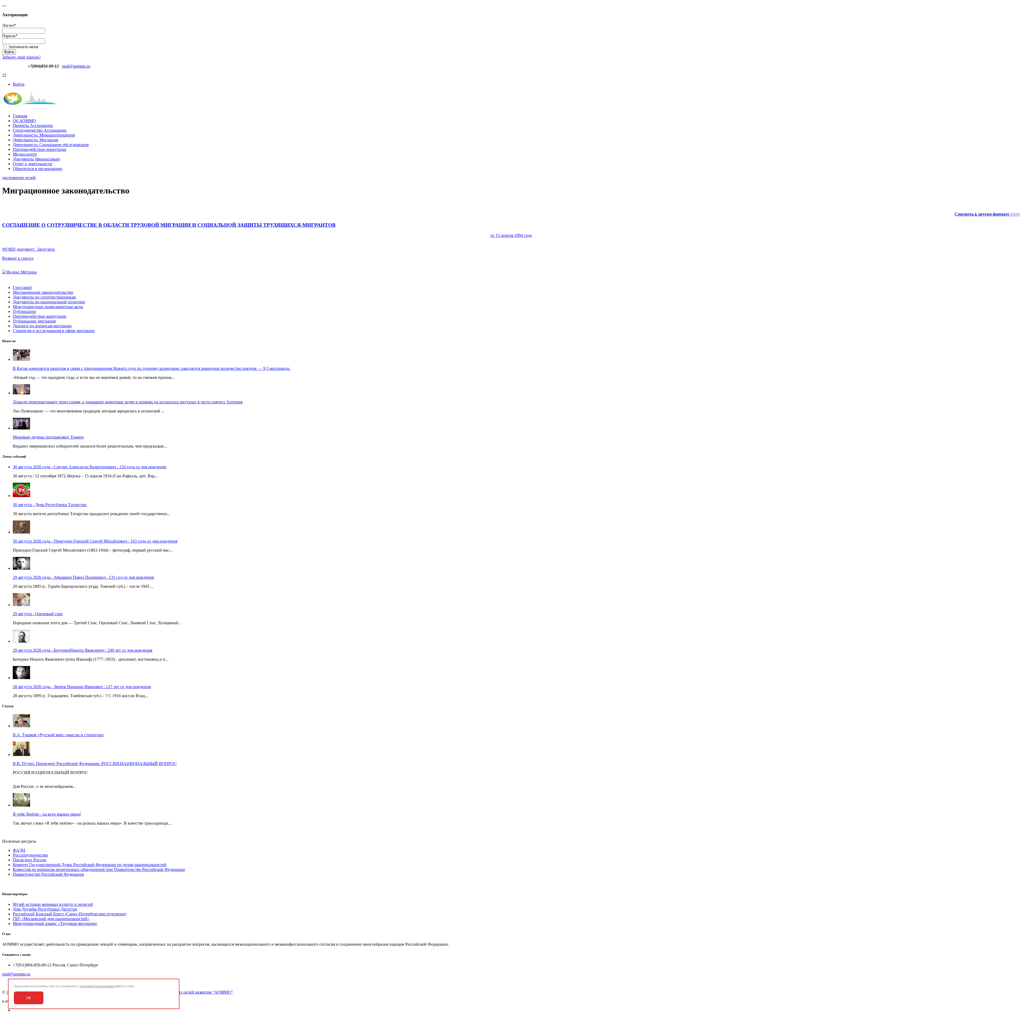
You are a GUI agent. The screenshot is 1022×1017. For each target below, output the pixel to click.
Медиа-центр (25, 154)
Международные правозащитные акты (48, 306)
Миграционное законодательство (43, 292)
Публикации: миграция (34, 321)
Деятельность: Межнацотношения (44, 135)
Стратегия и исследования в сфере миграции (54, 330)
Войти (18, 84)
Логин (9, 25)
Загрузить (46, 249)
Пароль (10, 36)
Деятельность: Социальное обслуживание (51, 144)
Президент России (29, 860)
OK (28, 998)
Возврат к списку (18, 258)
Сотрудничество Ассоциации (40, 130)
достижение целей (19, 177)
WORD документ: (267, 236)
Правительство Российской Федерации (48, 874)
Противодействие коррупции (39, 149)
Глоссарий (22, 287)
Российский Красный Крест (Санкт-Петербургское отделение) (69, 914)
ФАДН (19, 850)
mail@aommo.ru (76, 66)
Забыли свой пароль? (21, 57)
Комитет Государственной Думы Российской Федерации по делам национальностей (89, 864)
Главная (20, 116)
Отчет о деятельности (32, 164)
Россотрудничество (30, 855)
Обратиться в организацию (37, 168)
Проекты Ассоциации (33, 125)
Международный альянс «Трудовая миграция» (55, 923)
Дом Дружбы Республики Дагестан (45, 909)
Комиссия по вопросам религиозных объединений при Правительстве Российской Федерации (99, 869)
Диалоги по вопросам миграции (42, 326)
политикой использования (97, 986)
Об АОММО (24, 120)
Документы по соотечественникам (44, 297)
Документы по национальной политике (49, 302)
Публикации (24, 311)
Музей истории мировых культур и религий (53, 904)
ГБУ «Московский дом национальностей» (51, 918)
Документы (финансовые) (36, 159)
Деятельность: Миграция (35, 140)
